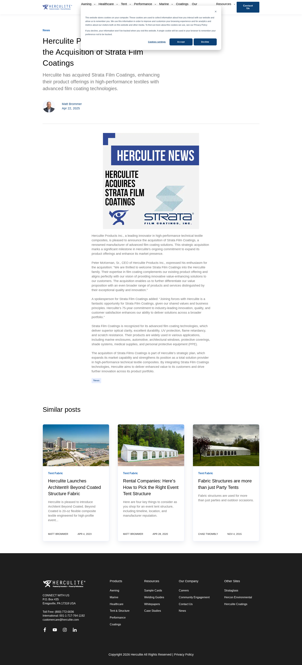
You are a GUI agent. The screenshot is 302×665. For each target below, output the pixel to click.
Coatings (115, 624)
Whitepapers (152, 604)
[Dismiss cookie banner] (216, 12)
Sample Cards (153, 590)
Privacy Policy (184, 654)
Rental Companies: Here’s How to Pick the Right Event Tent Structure (150, 487)
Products (116, 581)
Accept (181, 42)
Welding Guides (154, 597)
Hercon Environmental (238, 597)
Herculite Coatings (235, 604)
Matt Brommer (72, 104)
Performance (118, 617)
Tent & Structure (120, 610)
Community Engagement (194, 597)
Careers (184, 590)
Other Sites (232, 581)
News (96, 380)
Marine (114, 597)
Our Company (188, 581)
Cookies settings (157, 42)
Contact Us (186, 604)
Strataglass (231, 590)
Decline (205, 42)
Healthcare (116, 604)
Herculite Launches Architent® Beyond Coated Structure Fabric (74, 487)
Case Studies (152, 610)
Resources (151, 581)
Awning (114, 590)
